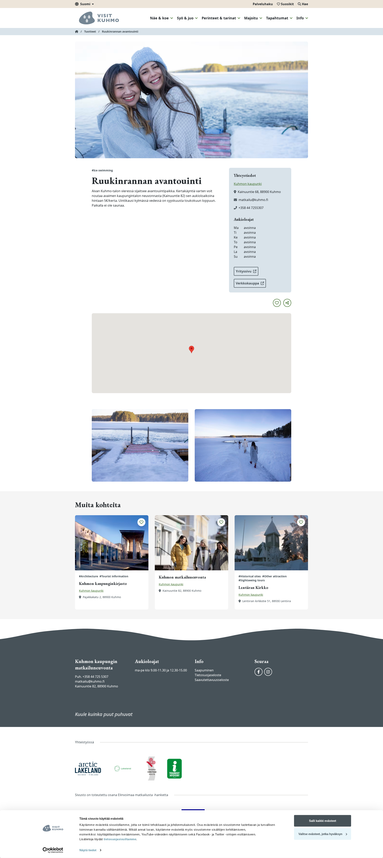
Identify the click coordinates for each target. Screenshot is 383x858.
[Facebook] (259, 672)
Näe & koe (159, 18)
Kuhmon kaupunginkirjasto (103, 583)
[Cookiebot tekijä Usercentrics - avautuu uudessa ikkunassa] (53, 850)
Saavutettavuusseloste (212, 680)
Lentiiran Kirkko (253, 587)
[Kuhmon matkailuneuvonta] (191, 542)
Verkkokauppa (247, 283)
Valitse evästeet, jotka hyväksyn (320, 833)
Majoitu (251, 18)
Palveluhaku (263, 4)
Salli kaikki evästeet (322, 820)
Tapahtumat (277, 18)
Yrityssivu (244, 271)
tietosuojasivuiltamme (119, 839)
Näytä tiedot (87, 850)
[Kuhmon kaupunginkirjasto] (111, 542)
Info (300, 18)
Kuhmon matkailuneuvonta (182, 577)
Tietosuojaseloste (208, 675)
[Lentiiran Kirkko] (271, 542)
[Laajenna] (171, 18)
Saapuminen (204, 670)
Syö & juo (185, 18)
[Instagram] (268, 672)
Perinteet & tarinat (219, 18)
